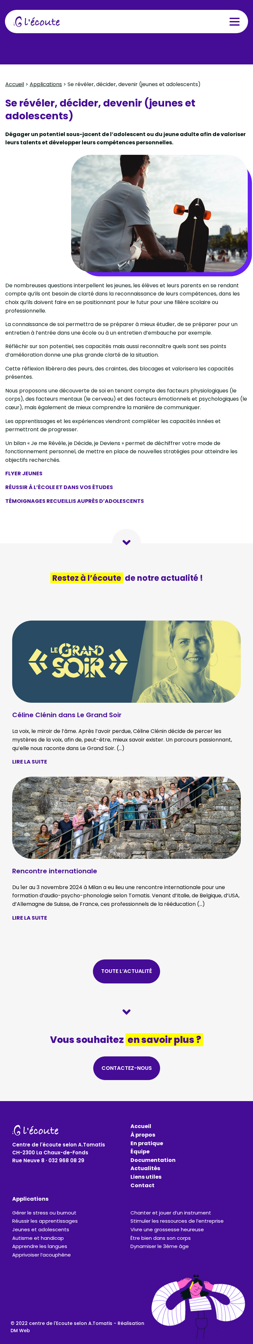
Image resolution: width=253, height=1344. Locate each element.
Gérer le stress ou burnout (44, 1212)
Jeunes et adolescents (40, 1229)
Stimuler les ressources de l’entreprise (177, 1220)
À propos (142, 1135)
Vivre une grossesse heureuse (167, 1229)
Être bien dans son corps (160, 1238)
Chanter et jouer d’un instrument (170, 1212)
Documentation (153, 1160)
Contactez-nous (126, 1068)
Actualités (145, 1168)
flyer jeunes (23, 473)
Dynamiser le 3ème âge (159, 1246)
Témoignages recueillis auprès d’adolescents (74, 501)
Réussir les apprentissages (45, 1220)
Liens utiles (145, 1177)
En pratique (146, 1143)
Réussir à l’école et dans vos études (59, 487)
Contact (142, 1185)
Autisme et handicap (38, 1238)
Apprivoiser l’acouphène (41, 1254)
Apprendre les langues (39, 1246)
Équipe (140, 1151)
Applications (46, 84)
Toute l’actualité (126, 971)
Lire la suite (29, 762)
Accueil (14, 84)
